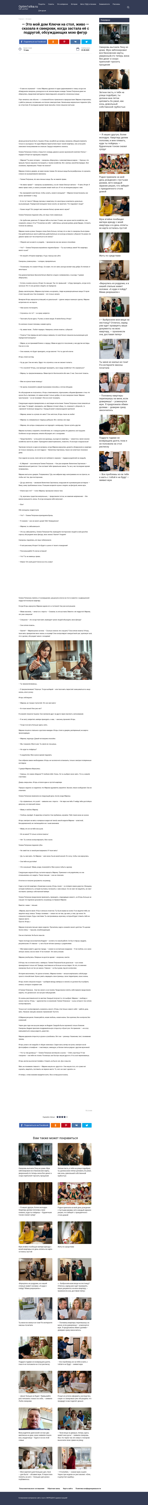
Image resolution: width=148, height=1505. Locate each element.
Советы (51, 4)
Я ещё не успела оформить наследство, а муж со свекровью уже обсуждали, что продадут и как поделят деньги (74, 1398)
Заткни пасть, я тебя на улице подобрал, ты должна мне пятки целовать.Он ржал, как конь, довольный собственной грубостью (74, 1172)
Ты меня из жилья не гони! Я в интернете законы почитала (113, 365)
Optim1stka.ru (28, 6)
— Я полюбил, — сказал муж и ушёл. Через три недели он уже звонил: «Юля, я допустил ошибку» (74, 1474)
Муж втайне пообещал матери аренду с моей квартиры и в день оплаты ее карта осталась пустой (35, 1249)
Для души (42, 11)
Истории (74, 4)
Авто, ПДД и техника (88, 4)
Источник (89, 1110)
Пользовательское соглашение (31, 1489)
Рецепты (41, 4)
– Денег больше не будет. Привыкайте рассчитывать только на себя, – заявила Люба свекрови (35, 1398)
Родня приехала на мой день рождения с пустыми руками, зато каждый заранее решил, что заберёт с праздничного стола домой (74, 1211)
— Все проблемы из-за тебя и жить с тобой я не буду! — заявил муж (73, 1363)
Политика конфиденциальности (88, 1489)
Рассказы (116, 4)
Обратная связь (53, 1489)
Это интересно (62, 4)
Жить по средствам (66, 1247)
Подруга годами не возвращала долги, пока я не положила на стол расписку (34, 1363)
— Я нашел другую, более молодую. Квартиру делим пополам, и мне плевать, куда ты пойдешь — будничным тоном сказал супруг (35, 1211)
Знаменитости (104, 4)
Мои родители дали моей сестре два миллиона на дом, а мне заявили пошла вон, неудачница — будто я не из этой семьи (35, 1436)
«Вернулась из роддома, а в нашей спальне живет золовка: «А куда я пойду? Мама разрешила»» (33, 1285)
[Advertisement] (55, 71)
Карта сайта (68, 1489)
